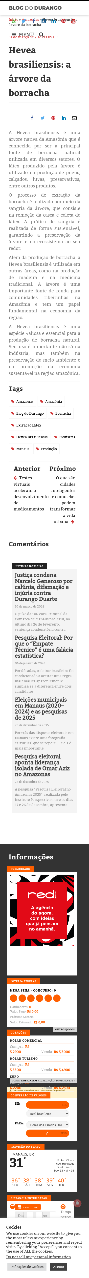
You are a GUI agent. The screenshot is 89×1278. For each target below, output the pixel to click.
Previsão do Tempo (26, 1146)
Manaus (22, 448)
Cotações (18, 1032)
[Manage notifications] (77, 1203)
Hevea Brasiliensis (32, 437)
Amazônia (53, 401)
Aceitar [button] (58, 1266)
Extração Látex (28, 425)
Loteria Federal (23, 981)
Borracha (63, 413)
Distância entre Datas (29, 1198)
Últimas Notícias (30, 566)
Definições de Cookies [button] (27, 1266)
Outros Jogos (65, 1029)
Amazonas (25, 401)
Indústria (67, 437)
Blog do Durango (30, 413)
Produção (49, 448)
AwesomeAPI (29, 1080)
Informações (31, 857)
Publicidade (20, 869)
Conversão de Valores (29, 1095)
